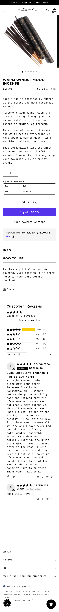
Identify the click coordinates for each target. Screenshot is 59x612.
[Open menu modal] (4, 10)
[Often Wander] (29, 10)
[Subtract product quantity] (15, 173)
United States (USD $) (18, 587)
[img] (25, 364)
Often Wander (29, 592)
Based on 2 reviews (21, 316)
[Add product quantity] (6, 173)
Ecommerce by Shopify (23, 600)
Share (11, 289)
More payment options (29, 222)
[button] (14, 329)
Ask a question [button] (30, 320)
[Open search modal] (48, 10)
